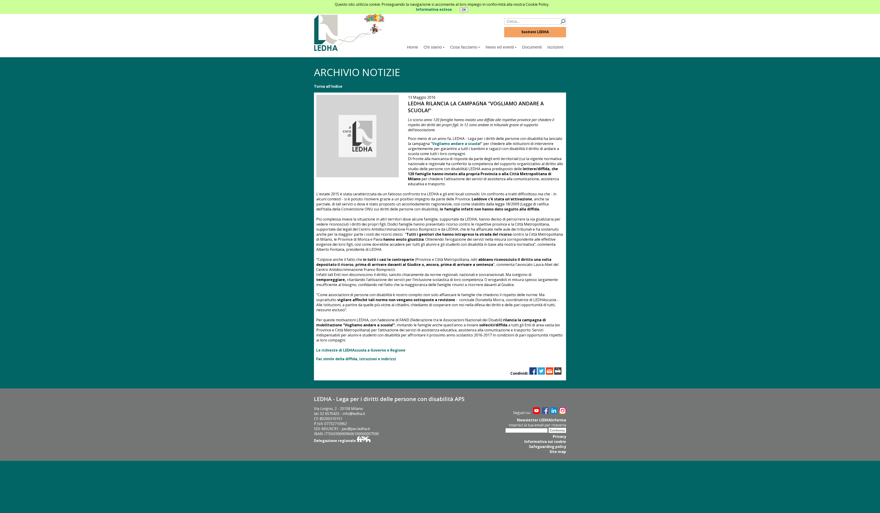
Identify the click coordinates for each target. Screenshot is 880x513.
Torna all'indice (328, 86)
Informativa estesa (434, 9)
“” (456, 143)
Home (412, 47)
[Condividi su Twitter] (541, 373)
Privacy (559, 436)
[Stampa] (557, 373)
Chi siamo (433, 47)
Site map (558, 451)
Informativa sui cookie (545, 441)
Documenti (532, 47)
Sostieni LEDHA (535, 31)
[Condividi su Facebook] (533, 373)
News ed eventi (500, 47)
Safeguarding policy (547, 446)
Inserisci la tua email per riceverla (537, 425)
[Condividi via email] (549, 373)
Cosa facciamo (463, 47)
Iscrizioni (555, 47)
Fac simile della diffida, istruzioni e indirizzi (356, 358)
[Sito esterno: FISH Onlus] (364, 440)
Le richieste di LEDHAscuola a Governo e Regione (360, 350)
